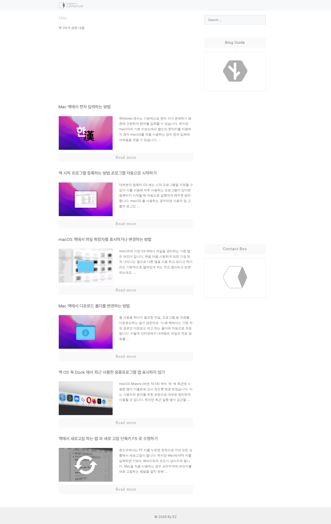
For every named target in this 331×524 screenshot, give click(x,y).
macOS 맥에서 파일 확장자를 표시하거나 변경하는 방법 (105, 239)
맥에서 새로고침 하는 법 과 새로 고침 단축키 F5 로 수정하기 (108, 438)
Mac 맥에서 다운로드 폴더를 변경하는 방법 (94, 306)
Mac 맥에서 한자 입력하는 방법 (85, 106)
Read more (126, 157)
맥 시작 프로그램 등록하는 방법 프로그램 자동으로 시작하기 (107, 173)
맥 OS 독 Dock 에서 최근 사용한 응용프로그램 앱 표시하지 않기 (112, 372)
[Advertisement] (126, 68)
